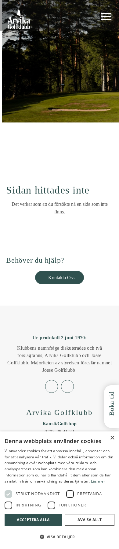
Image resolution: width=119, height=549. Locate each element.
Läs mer (98, 481)
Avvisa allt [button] (90, 519)
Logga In (87, 16)
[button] (59, 537)
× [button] (112, 438)
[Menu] (106, 16)
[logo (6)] (19, 20)
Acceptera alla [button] (33, 519)
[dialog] (59, 490)
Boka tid (111, 403)
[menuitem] (106, 16)
